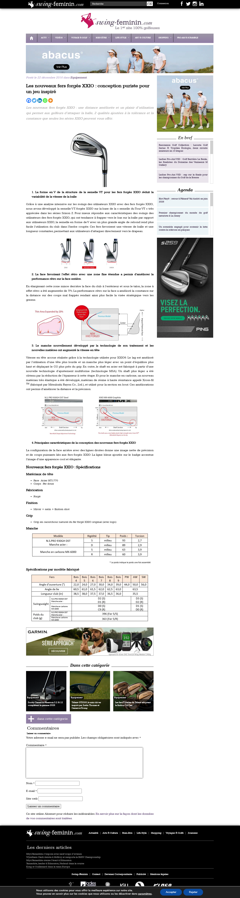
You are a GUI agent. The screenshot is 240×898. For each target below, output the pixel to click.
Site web (32, 798)
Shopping (156, 833)
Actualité (93, 833)
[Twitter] (34, 100)
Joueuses (193, 833)
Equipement (78, 77)
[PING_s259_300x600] (185, 287)
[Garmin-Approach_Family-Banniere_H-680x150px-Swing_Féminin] (90, 641)
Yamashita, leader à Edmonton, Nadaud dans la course (55, 863)
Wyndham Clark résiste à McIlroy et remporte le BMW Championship (63, 857)
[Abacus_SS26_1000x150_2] (118, 70)
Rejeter (193, 892)
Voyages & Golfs (175, 833)
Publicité (141, 874)
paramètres (145, 894)
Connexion (163, 3)
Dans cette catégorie (90, 665)
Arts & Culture (110, 833)
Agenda (185, 189)
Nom (30, 783)
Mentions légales (159, 874)
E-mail (31, 791)
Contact (96, 874)
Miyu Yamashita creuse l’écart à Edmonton (48, 860)
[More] (50, 100)
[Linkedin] (39, 100)
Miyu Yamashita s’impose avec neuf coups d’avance (54, 854)
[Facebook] (28, 100)
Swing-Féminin (80, 874)
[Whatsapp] (45, 100)
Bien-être (127, 833)
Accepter (171, 892)
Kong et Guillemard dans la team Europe (48, 866)
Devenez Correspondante (118, 874)
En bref (185, 137)
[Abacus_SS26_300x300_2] (185, 103)
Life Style (142, 833)
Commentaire (36, 745)
